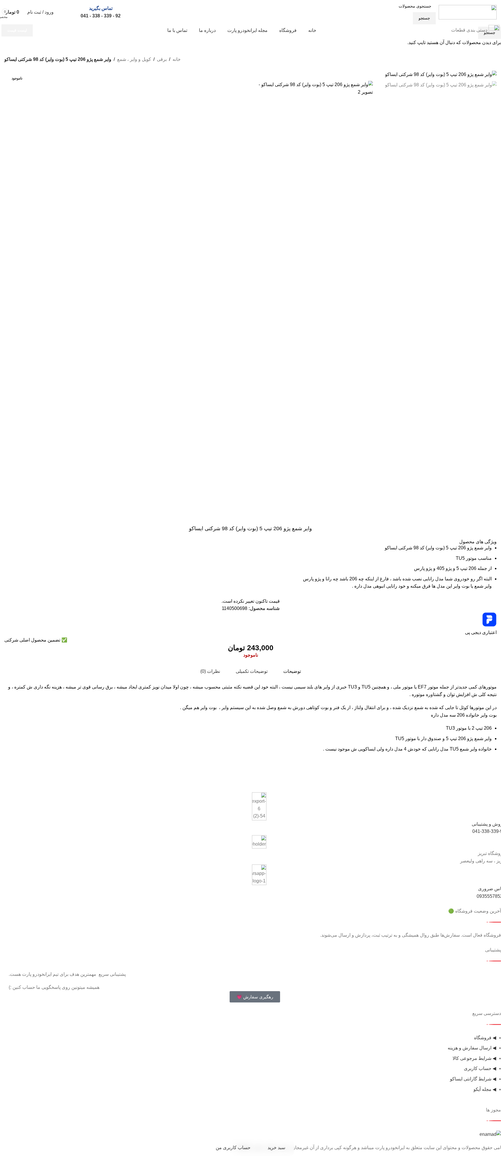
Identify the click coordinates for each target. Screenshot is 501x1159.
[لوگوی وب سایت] (468, 11)
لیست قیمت (17, 30)
